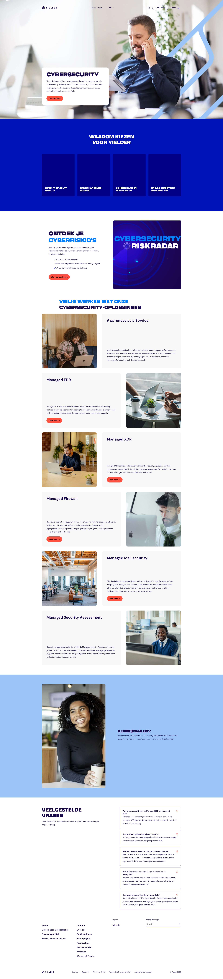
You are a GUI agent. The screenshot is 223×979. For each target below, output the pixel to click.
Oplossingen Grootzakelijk (55, 929)
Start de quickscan (60, 278)
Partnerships (83, 943)
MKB (110, 8)
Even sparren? (55, 98)
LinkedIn (116, 925)
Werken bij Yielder (86, 956)
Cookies (75, 972)
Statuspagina (83, 938)
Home (45, 925)
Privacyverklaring (99, 972)
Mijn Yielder (161, 8)
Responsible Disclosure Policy (120, 972)
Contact (81, 925)
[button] (58, 175)
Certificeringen (84, 934)
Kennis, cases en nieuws (54, 938)
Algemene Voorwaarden (143, 972)
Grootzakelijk (97, 8)
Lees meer (53, 420)
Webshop (81, 951)
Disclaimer (85, 972)
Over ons (81, 929)
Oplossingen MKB (50, 934)
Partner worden (84, 947)
